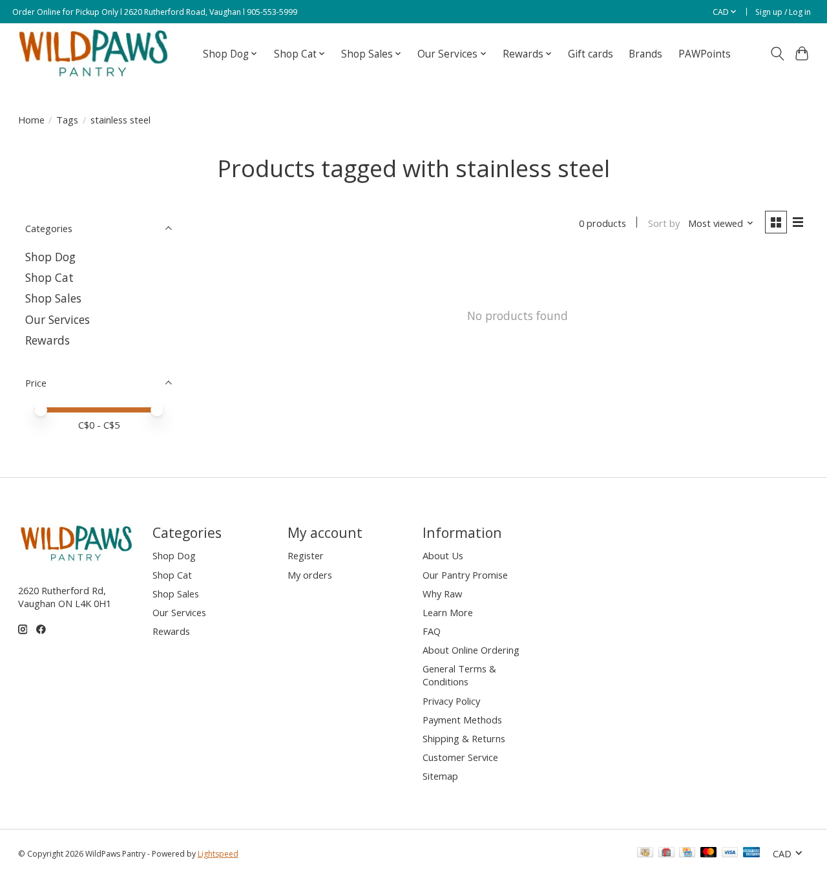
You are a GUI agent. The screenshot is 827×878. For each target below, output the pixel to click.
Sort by (664, 223)
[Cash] (645, 853)
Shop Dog (50, 256)
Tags (67, 119)
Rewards (47, 340)
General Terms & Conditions (459, 675)
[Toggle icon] (777, 53)
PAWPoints (704, 54)
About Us (443, 555)
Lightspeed (218, 853)
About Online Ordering (471, 649)
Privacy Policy (451, 700)
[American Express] (751, 853)
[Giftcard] (666, 853)
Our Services (57, 319)
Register (306, 555)
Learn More (448, 612)
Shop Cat (49, 277)
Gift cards (590, 54)
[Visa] (730, 853)
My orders (310, 574)
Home (31, 119)
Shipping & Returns (464, 738)
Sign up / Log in (783, 11)
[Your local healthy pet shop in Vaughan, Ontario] (94, 54)
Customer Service (460, 757)
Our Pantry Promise (465, 574)
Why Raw (442, 593)
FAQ (432, 631)
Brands (645, 54)
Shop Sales (53, 298)
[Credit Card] (687, 853)
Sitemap (440, 775)
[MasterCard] (708, 853)
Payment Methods (462, 719)
